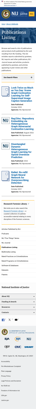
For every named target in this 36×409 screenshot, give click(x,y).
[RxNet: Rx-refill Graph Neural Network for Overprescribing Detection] (6, 180)
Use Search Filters (11, 77)
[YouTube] (17, 320)
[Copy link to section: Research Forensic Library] (28, 204)
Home (3, 24)
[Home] (19, 14)
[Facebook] (4, 320)
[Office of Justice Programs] (6, 14)
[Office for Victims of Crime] (18, 348)
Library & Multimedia (12, 24)
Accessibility (5, 361)
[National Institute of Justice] (29, 340)
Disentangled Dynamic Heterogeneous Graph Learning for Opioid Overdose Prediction (21, 151)
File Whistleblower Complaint (11, 366)
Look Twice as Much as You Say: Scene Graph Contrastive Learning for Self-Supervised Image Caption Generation (22, 94)
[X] (10, 320)
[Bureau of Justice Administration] (7, 340)
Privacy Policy (5, 376)
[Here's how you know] (18, 3)
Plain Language (6, 371)
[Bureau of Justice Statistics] (18, 341)
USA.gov (4, 395)
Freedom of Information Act (10, 391)
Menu (31, 14)
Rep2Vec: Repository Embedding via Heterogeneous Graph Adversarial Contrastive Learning (22, 123)
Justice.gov (5, 400)
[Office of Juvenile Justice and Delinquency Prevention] (7, 348)
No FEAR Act (5, 386)
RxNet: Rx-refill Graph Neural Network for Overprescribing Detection (20, 177)
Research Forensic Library (13, 211)
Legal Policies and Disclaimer (11, 381)
